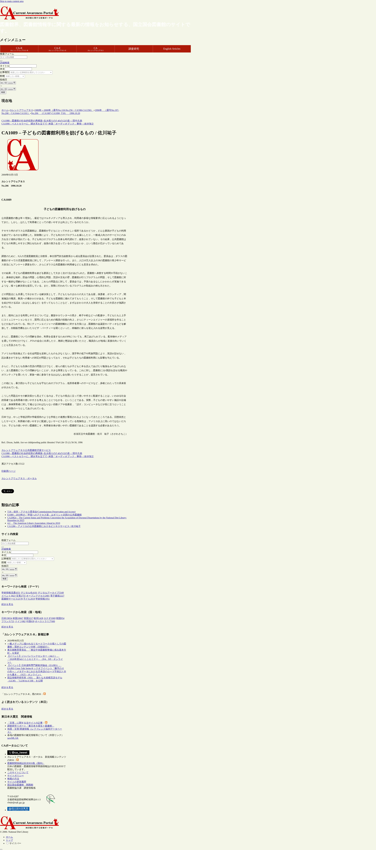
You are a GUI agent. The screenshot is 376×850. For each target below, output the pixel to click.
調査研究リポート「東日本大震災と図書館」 (30, 726)
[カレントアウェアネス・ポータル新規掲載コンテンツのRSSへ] (17, 760)
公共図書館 (31, 450)
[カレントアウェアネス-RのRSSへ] (44, 694)
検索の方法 (13, 778)
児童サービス (44, 450)
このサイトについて (17, 772)
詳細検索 (4, 62)
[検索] (1, 60)
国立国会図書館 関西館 (20, 785)
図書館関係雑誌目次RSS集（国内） (26, 763)
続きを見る (7, 604)
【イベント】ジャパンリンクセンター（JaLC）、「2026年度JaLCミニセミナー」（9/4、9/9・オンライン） (35, 659)
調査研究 (134, 48)
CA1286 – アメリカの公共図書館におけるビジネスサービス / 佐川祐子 (44, 526)
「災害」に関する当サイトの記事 (25, 723)
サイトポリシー (15, 775)
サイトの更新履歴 (16, 781)
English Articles (171, 48)
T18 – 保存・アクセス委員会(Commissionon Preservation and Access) (41, 511)
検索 (3, 92)
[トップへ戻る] (1, 849)
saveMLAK (13, 738)
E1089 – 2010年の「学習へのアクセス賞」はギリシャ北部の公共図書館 (44, 514)
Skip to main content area (12, 1)
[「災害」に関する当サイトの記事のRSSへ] (46, 723)
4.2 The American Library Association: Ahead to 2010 (33, 523)
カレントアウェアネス (13, 450)
